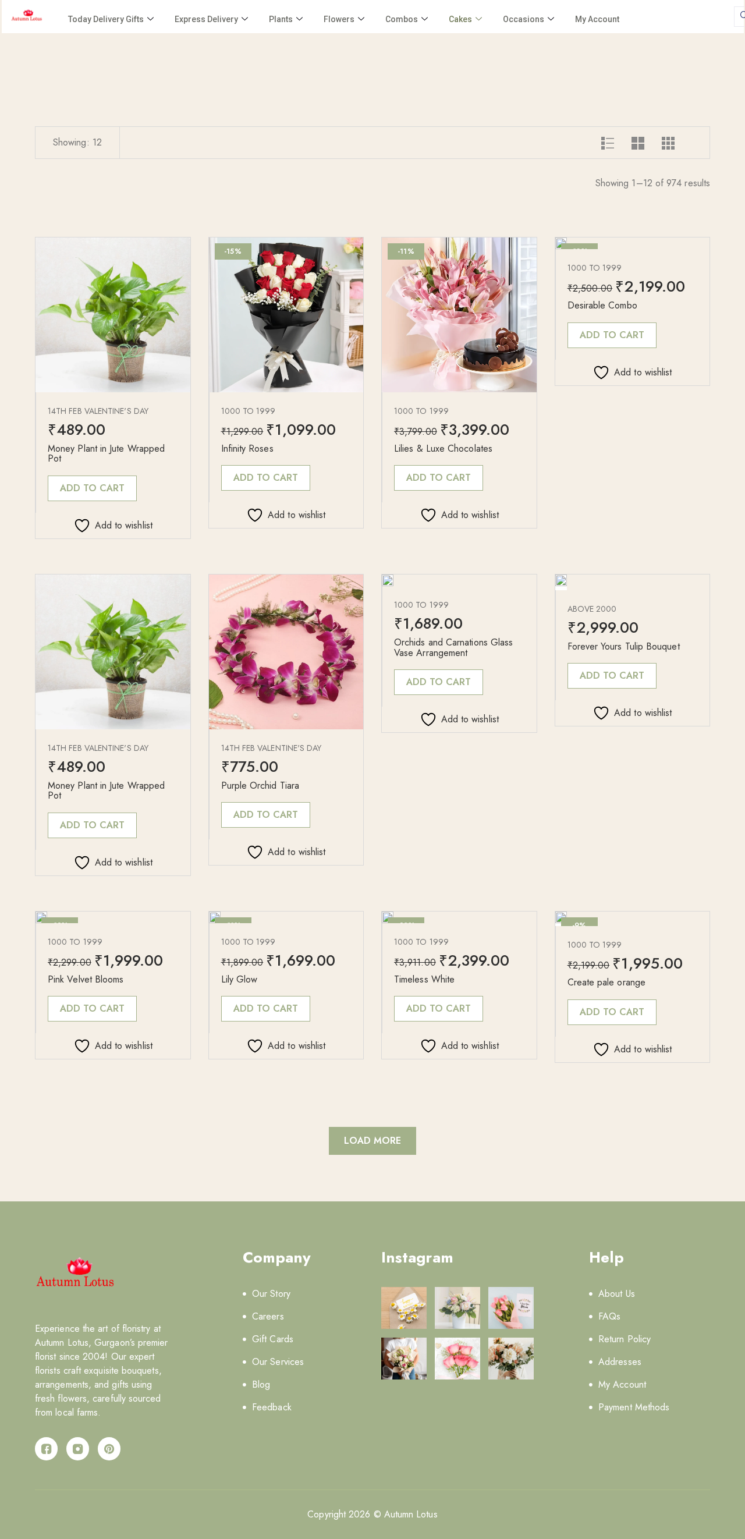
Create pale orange (606, 982)
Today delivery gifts (106, 19)
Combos (401, 19)
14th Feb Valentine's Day (98, 411)
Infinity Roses (247, 448)
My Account (597, 19)
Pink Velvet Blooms (85, 979)
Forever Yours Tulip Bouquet (623, 646)
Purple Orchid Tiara (260, 785)
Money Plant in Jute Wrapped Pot (106, 454)
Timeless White (424, 979)
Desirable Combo (602, 305)
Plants (281, 19)
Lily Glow (239, 979)
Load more (373, 1140)
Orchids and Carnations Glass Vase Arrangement (453, 647)
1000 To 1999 (248, 411)
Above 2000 (592, 609)
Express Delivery (206, 19)
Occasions (523, 19)
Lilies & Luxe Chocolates (443, 448)
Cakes (460, 19)
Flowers (339, 19)
